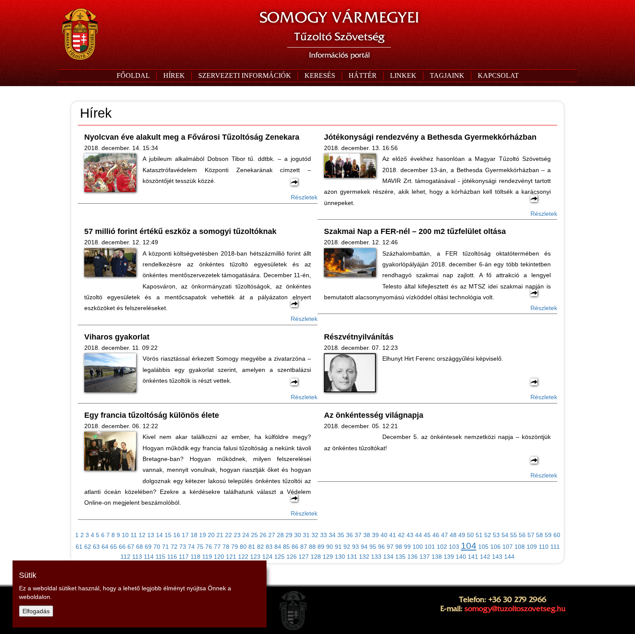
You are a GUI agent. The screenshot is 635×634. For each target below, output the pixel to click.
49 (461, 535)
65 (113, 546)
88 (312, 546)
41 (392, 535)
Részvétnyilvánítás (359, 337)
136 (412, 556)
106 (495, 546)
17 (185, 535)
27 (271, 535)
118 (195, 556)
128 (316, 556)
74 (191, 546)
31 (306, 535)
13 (150, 535)
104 (468, 546)
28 (280, 535)
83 (269, 546)
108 (519, 546)
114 (149, 556)
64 (105, 546)
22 (228, 535)
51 (479, 535)
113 (137, 556)
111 (555, 546)
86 (295, 546)
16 (176, 535)
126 (291, 556)
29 (289, 535)
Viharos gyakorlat (116, 337)
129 (328, 556)
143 (497, 556)
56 (522, 535)
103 (454, 546)
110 (544, 546)
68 (139, 546)
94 (364, 546)
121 (231, 556)
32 (314, 535)
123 (255, 556)
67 (130, 546)
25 (254, 535)
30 (297, 535)
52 (487, 535)
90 (329, 546)
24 (245, 535)
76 (208, 546)
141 (473, 556)
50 (470, 535)
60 (556, 535)
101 (430, 546)
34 (332, 535)
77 (217, 546)
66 (122, 546)
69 (148, 546)
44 (418, 535)
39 (375, 535)
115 (160, 556)
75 (200, 546)
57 (530, 535)
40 (384, 535)
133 (376, 556)
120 (219, 556)
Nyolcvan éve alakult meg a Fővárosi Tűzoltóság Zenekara (191, 137)
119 (207, 556)
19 (202, 535)
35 (340, 535)
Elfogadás (36, 611)
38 (366, 535)
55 (513, 535)
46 (435, 535)
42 (401, 535)
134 (388, 556)
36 (349, 535)
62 (87, 546)
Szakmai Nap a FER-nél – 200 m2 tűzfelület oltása (415, 231)
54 (505, 535)
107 (507, 546)
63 (96, 546)
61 (79, 546)
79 (234, 546)
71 (165, 546)
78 (225, 546)
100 (418, 546)
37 (358, 535)
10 (125, 535)
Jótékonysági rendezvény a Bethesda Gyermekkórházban (430, 137)
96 (381, 546)
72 (174, 546)
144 (509, 556)
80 (243, 546)
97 (390, 546)
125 (279, 556)
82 (260, 546)
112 (125, 556)
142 (485, 556)
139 (449, 556)
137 (424, 556)
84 (277, 546)
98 (398, 546)
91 (338, 546)
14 (159, 535)
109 (532, 546)
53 (496, 535)
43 (409, 535)
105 (483, 546)
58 (539, 535)
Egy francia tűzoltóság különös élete (151, 415)
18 (193, 535)
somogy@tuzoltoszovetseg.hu (514, 608)
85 (286, 546)
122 (243, 556)
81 (251, 546)
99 (407, 546)
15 (168, 535)
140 (461, 556)
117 (184, 556)
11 (133, 535)
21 (219, 535)
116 (172, 556)
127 (303, 556)
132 (364, 556)
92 (346, 546)
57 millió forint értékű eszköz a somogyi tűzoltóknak (180, 231)
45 (427, 535)
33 (323, 535)
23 (237, 535)
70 (156, 546)
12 (142, 535)
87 (303, 546)
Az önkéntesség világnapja (373, 415)
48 (453, 535)
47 (444, 535)
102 (442, 546)
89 (321, 546)
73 (182, 546)
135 (400, 556)
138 (437, 556)
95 (372, 546)
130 (340, 556)
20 (211, 535)
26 (263, 535)
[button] (244, 75)
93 (355, 546)
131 (352, 556)
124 (267, 556)
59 (548, 535)
